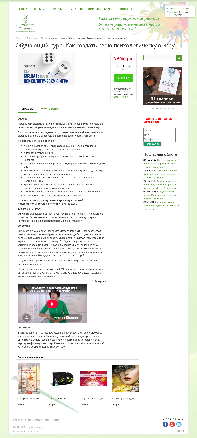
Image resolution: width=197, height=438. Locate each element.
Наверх (180, 430)
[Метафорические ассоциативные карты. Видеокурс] (29, 378)
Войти (172, 8)
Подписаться (152, 144)
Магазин (37, 419)
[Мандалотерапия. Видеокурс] (93, 378)
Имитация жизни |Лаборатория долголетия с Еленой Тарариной (161, 205)
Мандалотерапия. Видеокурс (93, 398)
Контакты (56, 419)
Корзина (173, 11)
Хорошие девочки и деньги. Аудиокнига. (130, 398)
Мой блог (26, 419)
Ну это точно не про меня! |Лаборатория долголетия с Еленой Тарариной (160, 163)
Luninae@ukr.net (121, 96)
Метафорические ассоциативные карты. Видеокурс (40, 398)
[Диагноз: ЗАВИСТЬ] (61, 378)
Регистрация (183, 8)
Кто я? (16, 419)
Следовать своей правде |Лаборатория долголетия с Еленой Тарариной (161, 195)
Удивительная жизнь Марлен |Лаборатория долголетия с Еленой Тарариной (161, 174)
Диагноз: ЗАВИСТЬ (57, 398)
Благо (46, 419)
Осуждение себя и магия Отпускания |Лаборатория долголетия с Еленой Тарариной (160, 184)
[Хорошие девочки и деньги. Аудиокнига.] (125, 378)
